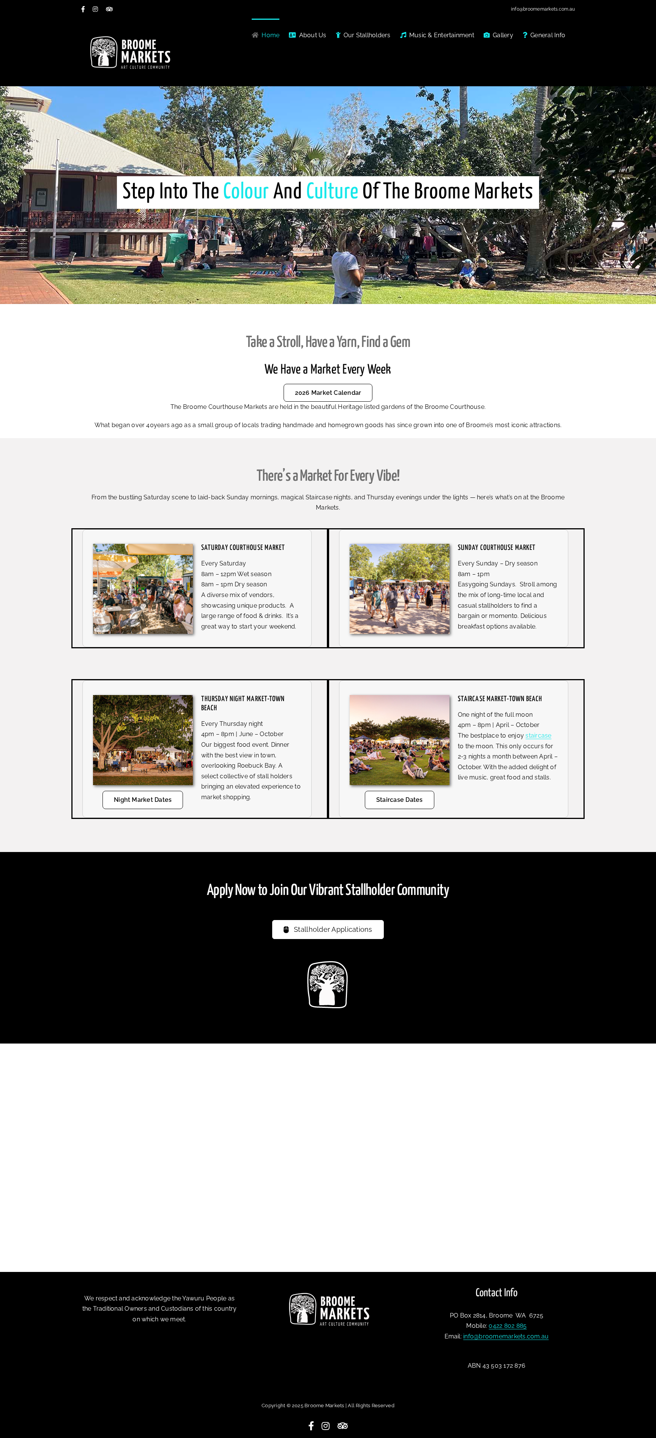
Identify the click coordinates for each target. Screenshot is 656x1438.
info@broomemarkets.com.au (543, 9)
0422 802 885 (508, 1325)
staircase (538, 735)
